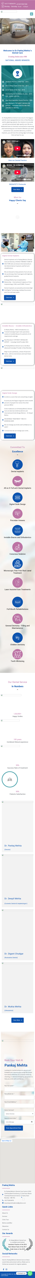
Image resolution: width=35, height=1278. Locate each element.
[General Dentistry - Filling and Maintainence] (17, 619)
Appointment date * (10, 1118)
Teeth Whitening (17, 661)
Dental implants (17, 471)
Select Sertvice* (9, 1110)
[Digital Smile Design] (18, 497)
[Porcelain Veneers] (18, 514)
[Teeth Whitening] (17, 654)
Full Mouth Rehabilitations (17, 609)
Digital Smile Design (9, 393)
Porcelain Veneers (17, 520)
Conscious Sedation (18, 554)
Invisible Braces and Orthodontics (17, 537)
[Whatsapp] (30, 1273)
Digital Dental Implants (10, 256)
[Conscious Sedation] (17, 547)
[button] (31, 14)
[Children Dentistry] (17, 638)
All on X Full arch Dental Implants (17, 488)
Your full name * (9, 1086)
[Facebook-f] (3, 1269)
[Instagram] (6, 1269)
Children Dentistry (17, 644)
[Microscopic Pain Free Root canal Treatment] (17, 564)
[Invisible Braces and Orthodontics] (17, 530)
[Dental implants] (17, 464)
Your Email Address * (10, 1102)
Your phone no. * (9, 1094)
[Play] (17, 217)
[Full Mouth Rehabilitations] (17, 602)
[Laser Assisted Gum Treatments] (17, 582)
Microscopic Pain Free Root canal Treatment (17, 571)
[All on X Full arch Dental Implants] (17, 481)
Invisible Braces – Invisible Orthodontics (17, 326)
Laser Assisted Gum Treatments (18, 589)
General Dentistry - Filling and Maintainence (17, 626)
